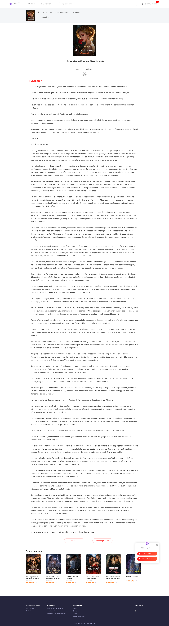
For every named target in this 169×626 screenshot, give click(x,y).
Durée (75, 608)
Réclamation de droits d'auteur (56, 613)
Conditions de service (53, 611)
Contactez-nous (31, 611)
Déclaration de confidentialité (55, 608)
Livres (75, 613)
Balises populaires (78, 616)
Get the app (30, 608)
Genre (75, 611)
